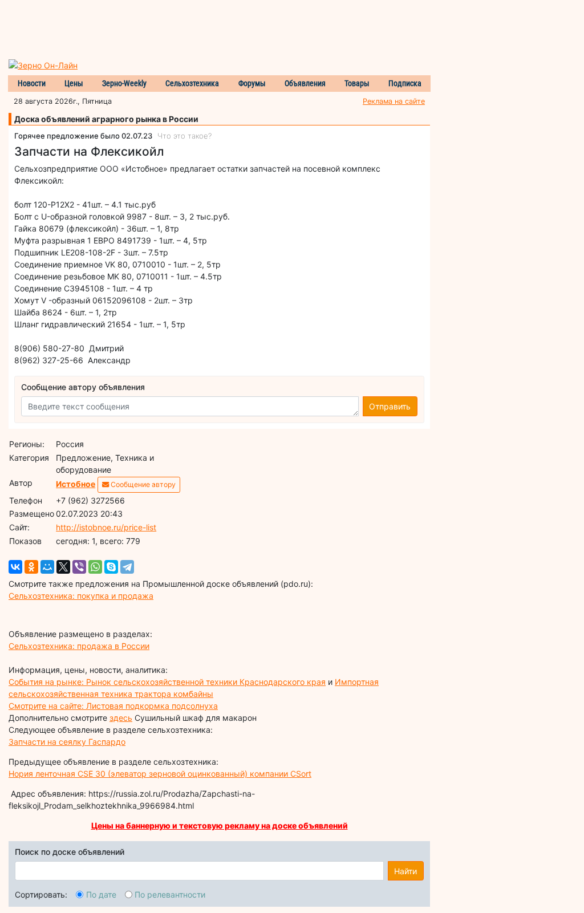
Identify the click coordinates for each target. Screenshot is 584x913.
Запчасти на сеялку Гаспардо (67, 741)
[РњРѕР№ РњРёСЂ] (47, 567)
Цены (73, 83)
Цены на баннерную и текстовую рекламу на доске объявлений (219, 825)
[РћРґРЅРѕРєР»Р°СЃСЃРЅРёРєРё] (31, 567)
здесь (121, 718)
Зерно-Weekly (124, 83)
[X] (63, 567)
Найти (405, 871)
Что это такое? (184, 135)
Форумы (252, 83)
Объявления (305, 83)
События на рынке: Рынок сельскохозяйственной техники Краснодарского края (167, 682)
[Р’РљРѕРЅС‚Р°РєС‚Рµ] (15, 567)
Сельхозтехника (192, 83)
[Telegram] (127, 567)
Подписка (404, 83)
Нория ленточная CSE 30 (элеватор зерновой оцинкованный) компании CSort (160, 773)
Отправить (390, 406)
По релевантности (170, 894)
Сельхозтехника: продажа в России (79, 646)
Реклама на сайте (394, 101)
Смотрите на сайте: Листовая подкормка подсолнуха (113, 706)
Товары (357, 83)
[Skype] (111, 567)
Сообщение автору (142, 484)
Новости (32, 83)
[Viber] (79, 567)
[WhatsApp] (95, 567)
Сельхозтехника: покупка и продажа (81, 595)
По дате (101, 894)
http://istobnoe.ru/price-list (106, 527)
